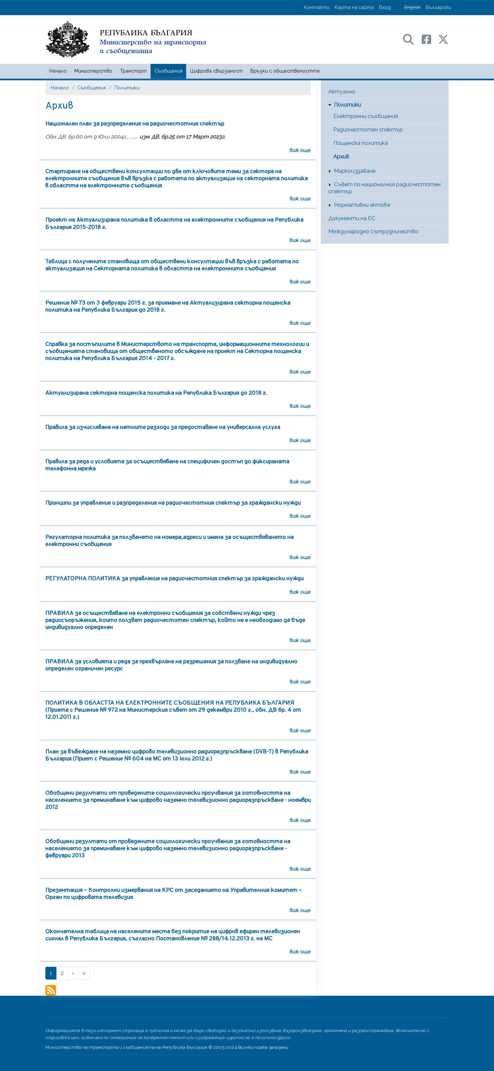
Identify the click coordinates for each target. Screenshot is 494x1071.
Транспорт (133, 71)
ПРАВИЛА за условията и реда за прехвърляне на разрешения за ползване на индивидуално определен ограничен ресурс (171, 665)
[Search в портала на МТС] (411, 39)
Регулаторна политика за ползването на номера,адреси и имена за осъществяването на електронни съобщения (169, 540)
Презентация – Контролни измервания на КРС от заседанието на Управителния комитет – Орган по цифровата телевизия (173, 893)
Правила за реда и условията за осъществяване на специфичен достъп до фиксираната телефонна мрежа (167, 465)
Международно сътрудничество (373, 231)
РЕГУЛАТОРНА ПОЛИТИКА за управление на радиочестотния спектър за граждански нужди (174, 579)
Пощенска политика (360, 143)
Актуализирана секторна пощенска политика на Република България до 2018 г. (156, 393)
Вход (385, 7)
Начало (58, 71)
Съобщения (168, 71)
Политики (127, 87)
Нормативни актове (362, 205)
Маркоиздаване (354, 171)
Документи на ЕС (351, 218)
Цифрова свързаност (216, 71)
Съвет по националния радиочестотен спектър (384, 188)
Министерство (93, 71)
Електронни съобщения (365, 116)
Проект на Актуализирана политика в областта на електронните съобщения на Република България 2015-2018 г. (174, 223)
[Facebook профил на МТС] (430, 39)
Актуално (341, 91)
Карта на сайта (354, 7)
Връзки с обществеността (285, 71)
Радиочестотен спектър (368, 129)
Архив (341, 156)
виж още (300, 150)
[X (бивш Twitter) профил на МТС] (443, 39)
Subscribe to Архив (50, 990)
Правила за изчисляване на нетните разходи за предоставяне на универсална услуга (162, 427)
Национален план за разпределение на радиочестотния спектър (134, 124)
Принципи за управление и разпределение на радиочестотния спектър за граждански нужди (173, 503)
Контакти (316, 7)
